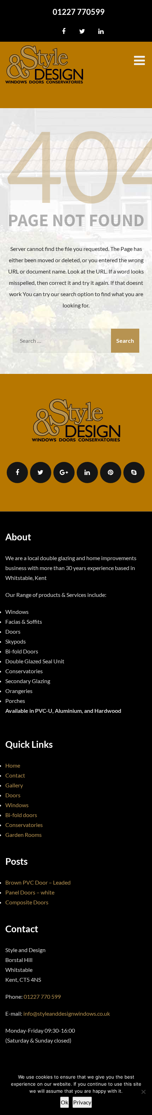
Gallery (14, 785)
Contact (15, 775)
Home (12, 765)
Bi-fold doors (21, 814)
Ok (64, 1102)
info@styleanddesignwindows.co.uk (66, 1013)
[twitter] (82, 31)
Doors (13, 795)
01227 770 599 (42, 996)
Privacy (82, 1102)
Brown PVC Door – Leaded (38, 882)
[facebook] (63, 31)
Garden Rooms (23, 834)
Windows (17, 805)
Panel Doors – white (29, 892)
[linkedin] (101, 31)
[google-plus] (64, 472)
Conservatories (24, 824)
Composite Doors (26, 902)
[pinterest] (110, 472)
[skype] (134, 472)
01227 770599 (79, 12)
